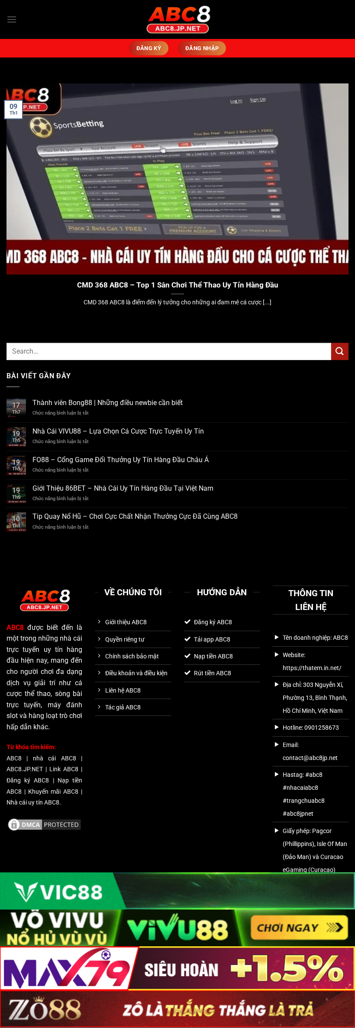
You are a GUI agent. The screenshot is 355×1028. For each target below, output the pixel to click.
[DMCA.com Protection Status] (44, 824)
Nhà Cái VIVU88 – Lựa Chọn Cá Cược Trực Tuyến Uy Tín (118, 431)
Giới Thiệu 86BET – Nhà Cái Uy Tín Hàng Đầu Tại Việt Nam (122, 488)
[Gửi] (340, 351)
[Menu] (11, 19)
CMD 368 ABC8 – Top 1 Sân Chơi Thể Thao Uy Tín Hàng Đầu (177, 285)
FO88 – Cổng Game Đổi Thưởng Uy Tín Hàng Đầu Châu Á (120, 460)
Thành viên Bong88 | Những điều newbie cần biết (107, 403)
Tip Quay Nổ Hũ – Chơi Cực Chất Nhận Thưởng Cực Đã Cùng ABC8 (135, 516)
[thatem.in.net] (177, 19)
